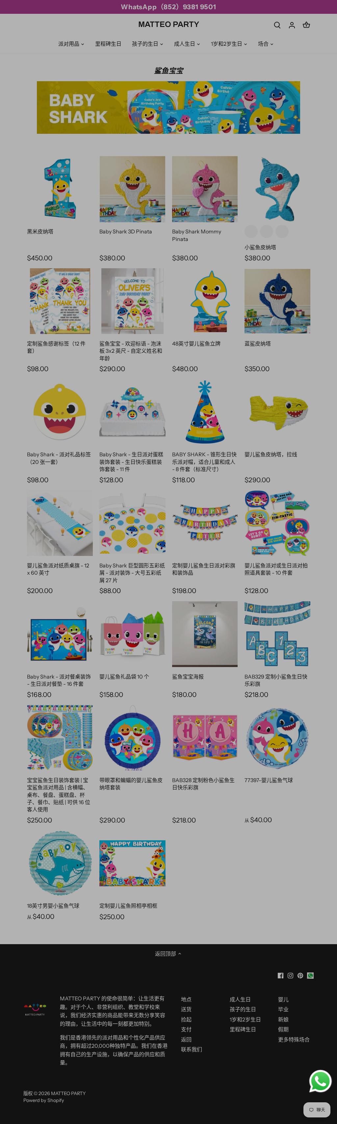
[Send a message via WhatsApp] (320, 1081)
